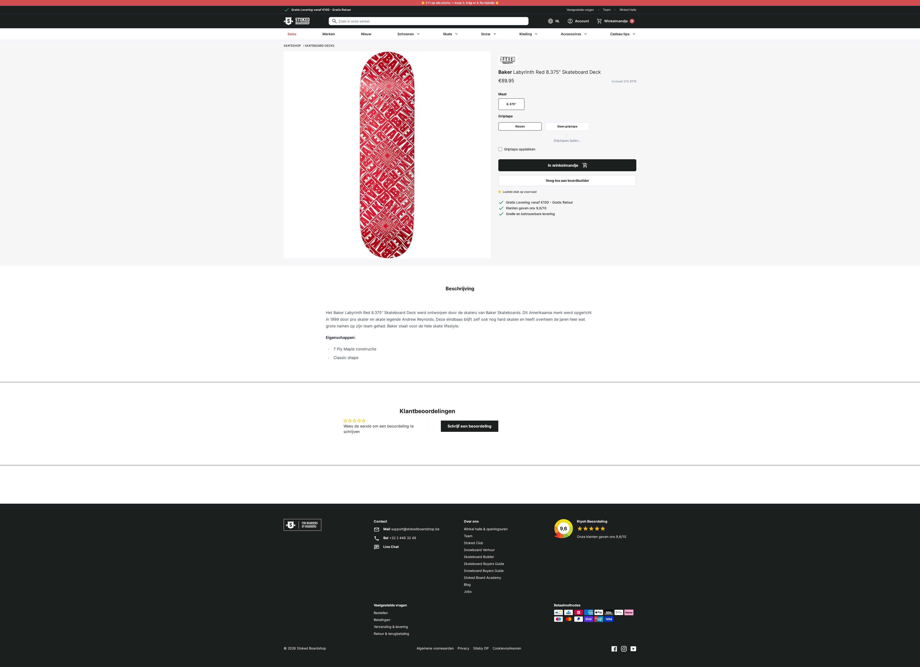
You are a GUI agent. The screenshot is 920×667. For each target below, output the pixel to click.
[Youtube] (633, 648)
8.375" (511, 104)
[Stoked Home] (297, 21)
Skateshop (292, 45)
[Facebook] (614, 648)
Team (606, 9)
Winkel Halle (628, 9)
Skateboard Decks (319, 45)
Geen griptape (567, 126)
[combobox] (429, 21)
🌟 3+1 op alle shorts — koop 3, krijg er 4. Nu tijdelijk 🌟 (460, 3)
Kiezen (520, 126)
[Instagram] (624, 648)
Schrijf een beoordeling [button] (469, 426)
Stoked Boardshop (311, 648)
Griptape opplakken (519, 149)
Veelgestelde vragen (580, 9)
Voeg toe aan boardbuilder (567, 180)
